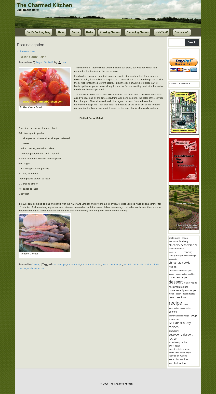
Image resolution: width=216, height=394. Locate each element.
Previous (23, 51)
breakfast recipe (175, 252)
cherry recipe (176, 255)
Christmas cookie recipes (180, 270)
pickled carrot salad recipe (138, 264)
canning (188, 252)
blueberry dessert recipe (183, 245)
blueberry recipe (176, 248)
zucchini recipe (178, 359)
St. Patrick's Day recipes (180, 325)
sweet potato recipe (179, 349)
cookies (191, 274)
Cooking (35, 264)
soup (194, 315)
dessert (176, 282)
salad (186, 304)
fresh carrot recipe (112, 264)
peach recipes (177, 297)
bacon (185, 238)
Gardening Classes (138, 32)
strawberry (174, 331)
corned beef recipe (178, 277)
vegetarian (174, 355)
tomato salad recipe (177, 352)
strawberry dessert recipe (181, 336)
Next (34, 51)
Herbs (89, 32)
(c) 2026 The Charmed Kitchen (116, 383)
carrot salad (73, 264)
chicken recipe (190, 256)
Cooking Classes (110, 32)
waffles (183, 356)
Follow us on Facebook (179, 83)
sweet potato (174, 346)
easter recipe (190, 282)
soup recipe (174, 319)
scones (173, 311)
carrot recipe (59, 264)
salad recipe (174, 308)
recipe (175, 303)
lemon (171, 294)
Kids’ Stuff (162, 32)
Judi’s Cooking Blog (38, 32)
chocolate (173, 259)
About (61, 32)
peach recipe (189, 293)
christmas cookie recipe (179, 264)
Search (192, 42)
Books (75, 32)
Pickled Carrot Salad (32, 57)
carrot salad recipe (91, 264)
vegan (188, 352)
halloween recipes (178, 286)
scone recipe (185, 308)
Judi (64, 62)
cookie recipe (181, 274)
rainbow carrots (35, 268)
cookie (171, 274)
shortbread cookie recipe (179, 316)
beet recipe (173, 241)
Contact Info (182, 32)
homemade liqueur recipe (182, 290)
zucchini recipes (178, 363)
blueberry (183, 241)
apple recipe (174, 238)
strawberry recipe (178, 342)
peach (178, 294)
